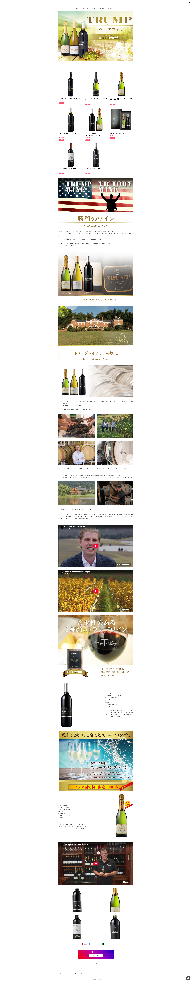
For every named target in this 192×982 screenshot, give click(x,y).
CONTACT (102, 8)
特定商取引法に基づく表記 (76, 973)
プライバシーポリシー (64, 973)
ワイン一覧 (85, 8)
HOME (78, 8)
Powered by (94, 979)
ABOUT (93, 8)
